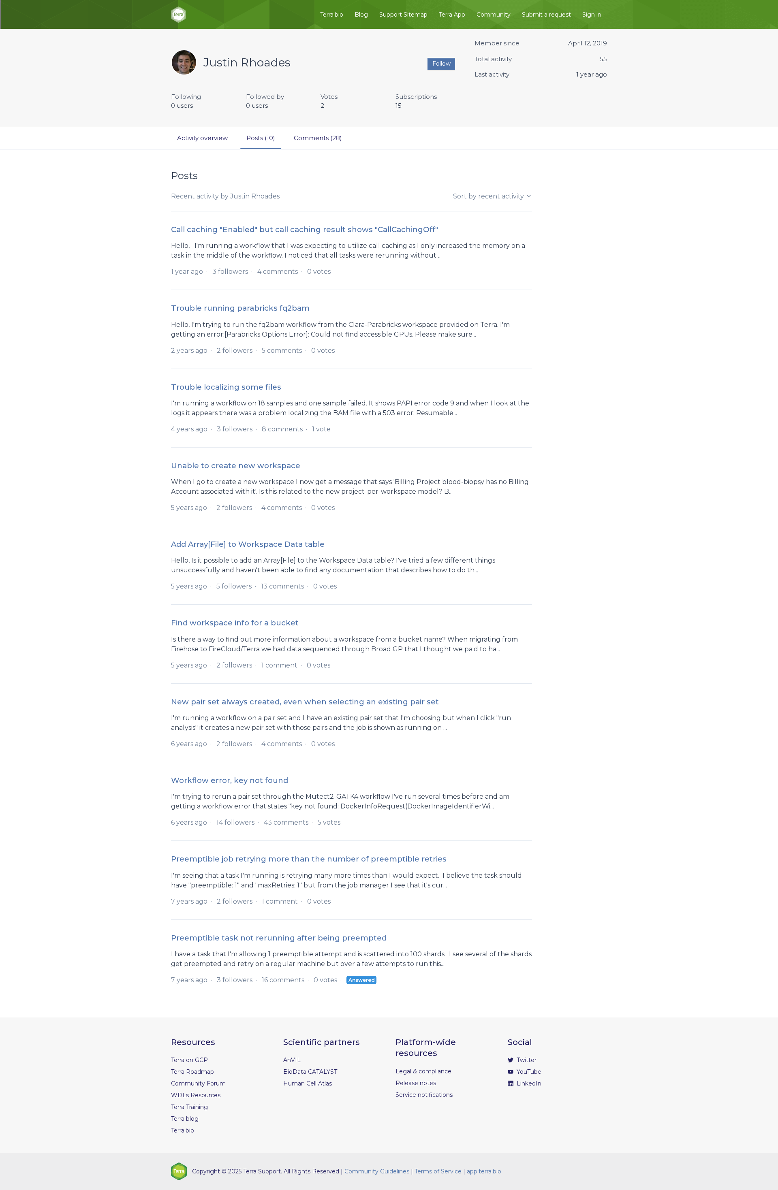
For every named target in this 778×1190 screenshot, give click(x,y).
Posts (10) (260, 138)
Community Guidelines (376, 1171)
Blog (361, 14)
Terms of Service (438, 1171)
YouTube (528, 1071)
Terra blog (185, 1118)
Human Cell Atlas (307, 1083)
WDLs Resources (195, 1095)
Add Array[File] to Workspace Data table (248, 544)
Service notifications (424, 1094)
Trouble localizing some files (226, 387)
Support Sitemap (403, 14)
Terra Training (189, 1107)
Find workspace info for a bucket (235, 622)
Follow (441, 63)
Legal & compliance (423, 1071)
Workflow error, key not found (229, 780)
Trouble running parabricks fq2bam (240, 308)
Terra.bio (331, 14)
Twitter (525, 1060)
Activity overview (202, 138)
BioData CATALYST (310, 1071)
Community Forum (198, 1083)
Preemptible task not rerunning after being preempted (279, 938)
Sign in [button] (591, 14)
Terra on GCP (189, 1060)
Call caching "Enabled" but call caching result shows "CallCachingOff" (304, 229)
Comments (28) (318, 138)
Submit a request (546, 14)
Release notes (415, 1083)
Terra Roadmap (192, 1071)
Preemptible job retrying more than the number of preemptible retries (309, 859)
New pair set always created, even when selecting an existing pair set (305, 701)
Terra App (452, 14)
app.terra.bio (484, 1171)
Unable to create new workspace (235, 465)
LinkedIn (528, 1083)
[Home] (178, 14)
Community (494, 14)
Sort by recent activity (489, 196)
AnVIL (292, 1060)
